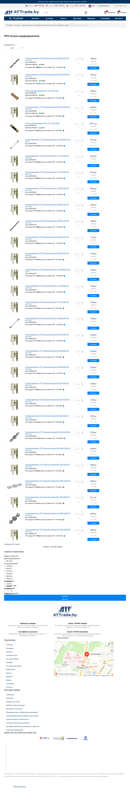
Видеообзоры (10, 669)
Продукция (10, 648)
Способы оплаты (11, 655)
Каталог (18, 25)
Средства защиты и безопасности (17, 719)
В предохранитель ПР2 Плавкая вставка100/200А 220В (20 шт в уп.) (47, 449)
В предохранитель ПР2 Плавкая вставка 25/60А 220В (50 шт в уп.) (47, 222)
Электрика (9, 698)
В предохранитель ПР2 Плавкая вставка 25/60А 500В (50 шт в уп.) (47, 352)
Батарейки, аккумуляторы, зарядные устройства (22, 726)
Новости (9, 673)
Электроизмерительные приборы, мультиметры (22, 716)
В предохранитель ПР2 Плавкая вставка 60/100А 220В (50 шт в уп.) (47, 400)
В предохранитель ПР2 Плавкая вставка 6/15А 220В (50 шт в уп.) (47, 140)
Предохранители (27, 25)
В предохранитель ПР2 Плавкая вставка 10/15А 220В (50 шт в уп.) (47, 157)
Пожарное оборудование (14, 730)
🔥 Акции (9, 645)
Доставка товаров (12, 659)
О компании (10, 683)
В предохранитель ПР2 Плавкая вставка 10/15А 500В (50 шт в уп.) (47, 287)
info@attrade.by (104, 6)
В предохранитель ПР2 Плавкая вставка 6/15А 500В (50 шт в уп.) (47, 270)
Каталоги (9, 652)
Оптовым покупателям (13, 666)
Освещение (10, 694)
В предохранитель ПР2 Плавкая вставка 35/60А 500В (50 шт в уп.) (47, 368)
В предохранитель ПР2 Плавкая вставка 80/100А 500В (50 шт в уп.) (47, 498)
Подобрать (65, 596)
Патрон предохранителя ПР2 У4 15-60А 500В (42, 123)
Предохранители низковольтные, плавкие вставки (51, 25)
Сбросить (65, 599)
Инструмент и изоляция (14, 709)
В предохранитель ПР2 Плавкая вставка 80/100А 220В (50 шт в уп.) (47, 75)
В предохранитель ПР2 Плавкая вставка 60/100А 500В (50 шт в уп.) (47, 465)
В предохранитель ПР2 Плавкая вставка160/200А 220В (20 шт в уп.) (47, 514)
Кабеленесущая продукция (15, 705)
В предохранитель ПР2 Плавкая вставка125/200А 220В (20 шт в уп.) (47, 482)
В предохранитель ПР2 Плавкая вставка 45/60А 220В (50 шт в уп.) (47, 254)
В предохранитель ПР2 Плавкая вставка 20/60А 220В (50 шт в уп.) (47, 205)
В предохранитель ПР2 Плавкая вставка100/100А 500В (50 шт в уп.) (47, 530)
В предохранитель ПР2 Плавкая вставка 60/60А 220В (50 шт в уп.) (47, 59)
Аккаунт (9, 680)
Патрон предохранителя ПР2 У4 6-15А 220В (41, 91)
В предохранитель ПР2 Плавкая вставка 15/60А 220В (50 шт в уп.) (47, 189)
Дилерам (9, 662)
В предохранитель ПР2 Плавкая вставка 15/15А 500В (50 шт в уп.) (47, 303)
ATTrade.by (9, 25)
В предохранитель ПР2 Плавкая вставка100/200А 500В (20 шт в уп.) (47, 108)
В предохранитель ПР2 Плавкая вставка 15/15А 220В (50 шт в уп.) (47, 173)
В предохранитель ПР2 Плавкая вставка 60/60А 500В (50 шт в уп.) (47, 417)
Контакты (9, 687)
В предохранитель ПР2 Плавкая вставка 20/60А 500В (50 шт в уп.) (47, 335)
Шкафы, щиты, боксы (13, 702)
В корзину (93, 68)
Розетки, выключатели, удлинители (18, 723)
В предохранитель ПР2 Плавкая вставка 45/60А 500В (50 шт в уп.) (47, 384)
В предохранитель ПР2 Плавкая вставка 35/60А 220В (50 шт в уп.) (47, 238)
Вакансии (9, 676)
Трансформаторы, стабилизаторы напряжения (22, 712)
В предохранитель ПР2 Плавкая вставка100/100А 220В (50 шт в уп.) (47, 433)
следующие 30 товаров (12, 544)
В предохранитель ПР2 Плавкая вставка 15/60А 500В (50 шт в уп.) (47, 319)
